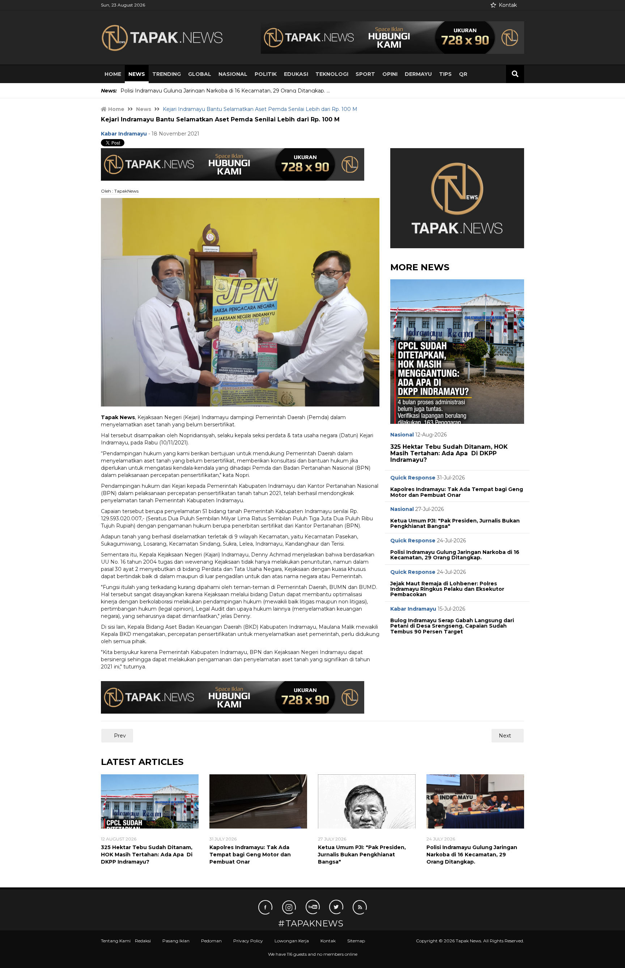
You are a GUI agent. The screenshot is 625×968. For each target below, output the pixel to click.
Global (199, 74)
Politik (266, 74)
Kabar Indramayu (413, 609)
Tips (445, 74)
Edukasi (296, 74)
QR (463, 74)
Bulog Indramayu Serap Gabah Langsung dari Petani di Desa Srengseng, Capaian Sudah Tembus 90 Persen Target (452, 626)
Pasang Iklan (176, 940)
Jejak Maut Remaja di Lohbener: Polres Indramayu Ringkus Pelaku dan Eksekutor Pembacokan (447, 589)
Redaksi (143, 940)
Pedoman (211, 940)
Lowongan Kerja (292, 940)
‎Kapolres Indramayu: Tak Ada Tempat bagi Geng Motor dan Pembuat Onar (456, 492)
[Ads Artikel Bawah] (232, 697)
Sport (365, 74)
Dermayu (418, 74)
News (136, 74)
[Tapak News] (168, 37)
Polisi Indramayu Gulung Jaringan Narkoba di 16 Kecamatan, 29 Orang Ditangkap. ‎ (454, 555)
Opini (389, 74)
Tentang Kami (116, 940)
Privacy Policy (248, 940)
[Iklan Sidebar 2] (457, 197)
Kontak (508, 5)
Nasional (232, 74)
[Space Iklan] (392, 37)
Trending (166, 74)
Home (113, 74)
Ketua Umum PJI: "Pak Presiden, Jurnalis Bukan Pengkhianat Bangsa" (455, 523)
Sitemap (356, 940)
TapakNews (314, 923)
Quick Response (412, 477)
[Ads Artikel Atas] (232, 163)
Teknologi (331, 74)
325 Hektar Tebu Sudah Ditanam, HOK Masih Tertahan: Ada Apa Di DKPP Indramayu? (449, 453)
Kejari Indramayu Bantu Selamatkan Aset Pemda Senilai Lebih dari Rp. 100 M (220, 119)
